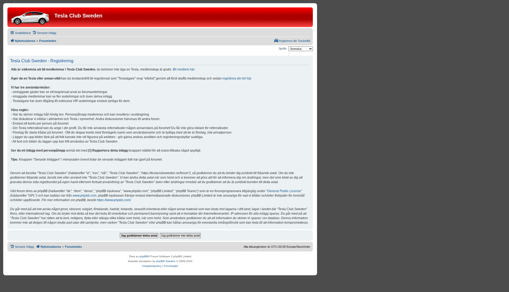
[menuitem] (44, 33)
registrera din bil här (236, 78)
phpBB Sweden (165, 261)
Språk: (283, 48)
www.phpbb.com (84, 195)
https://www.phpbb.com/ (114, 200)
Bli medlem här (184, 69)
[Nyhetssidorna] (31, 17)
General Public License (284, 191)
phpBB (143, 256)
